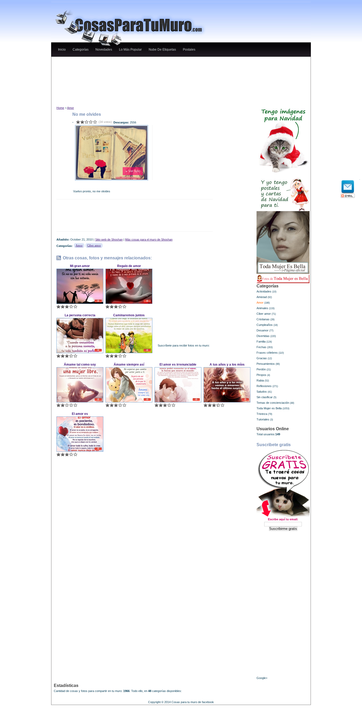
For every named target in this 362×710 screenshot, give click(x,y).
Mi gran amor (80, 266)
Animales (262, 308)
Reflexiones (264, 386)
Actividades (264, 291)
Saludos (262, 391)
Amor (70, 107)
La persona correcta (80, 315)
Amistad (262, 297)
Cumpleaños (265, 324)
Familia (261, 341)
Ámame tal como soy (80, 364)
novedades (103, 49)
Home (60, 107)
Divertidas (263, 336)
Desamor (262, 330)
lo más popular (130, 49)
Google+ (262, 678)
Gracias (262, 358)
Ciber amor (94, 245)
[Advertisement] (154, 62)
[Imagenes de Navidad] (283, 138)
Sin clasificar (265, 397)
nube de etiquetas (162, 49)
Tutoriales (263, 419)
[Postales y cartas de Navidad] (283, 191)
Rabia (260, 380)
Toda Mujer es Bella (269, 408)
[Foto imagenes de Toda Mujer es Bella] (283, 278)
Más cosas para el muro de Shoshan (149, 239)
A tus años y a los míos (227, 364)
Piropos (261, 374)
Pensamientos (266, 363)
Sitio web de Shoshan (109, 239)
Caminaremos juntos (129, 315)
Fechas (261, 347)
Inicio (62, 49)
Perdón (261, 369)
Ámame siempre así (129, 364)
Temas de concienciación (273, 402)
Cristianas (263, 319)
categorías (81, 49)
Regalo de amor (129, 266)
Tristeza (262, 413)
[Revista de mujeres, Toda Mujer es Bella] (283, 242)
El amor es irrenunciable (178, 364)
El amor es (80, 414)
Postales (189, 49)
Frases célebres (267, 352)
